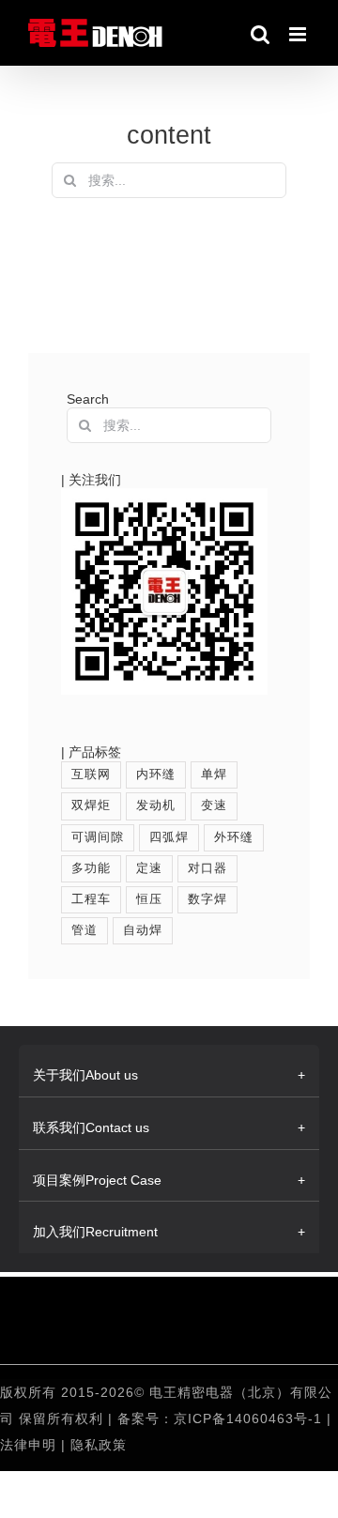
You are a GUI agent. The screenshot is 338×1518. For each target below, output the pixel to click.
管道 (84, 930)
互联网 (91, 774)
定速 (149, 868)
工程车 (91, 899)
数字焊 (207, 899)
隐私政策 (98, 1444)
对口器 (207, 868)
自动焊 (142, 930)
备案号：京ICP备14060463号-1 (219, 1418)
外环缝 (234, 837)
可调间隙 (97, 837)
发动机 (156, 805)
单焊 (214, 774)
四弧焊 (169, 837)
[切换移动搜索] (260, 34)
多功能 (91, 868)
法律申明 (30, 1444)
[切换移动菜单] (299, 34)
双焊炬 (91, 805)
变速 (214, 805)
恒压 (149, 899)
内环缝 (156, 774)
